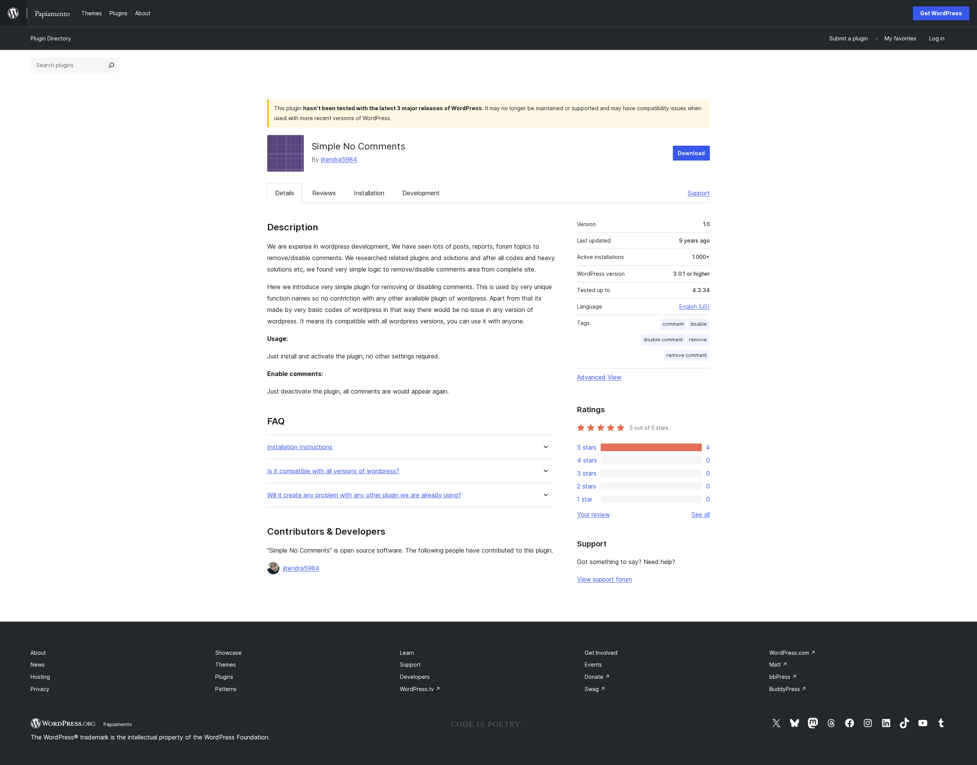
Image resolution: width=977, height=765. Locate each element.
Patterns (226, 689)
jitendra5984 (339, 159)
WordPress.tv (420, 689)
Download (691, 153)
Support (699, 193)
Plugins (224, 676)
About (38, 652)
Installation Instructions (299, 447)
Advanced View (599, 377)
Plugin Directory (51, 38)
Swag (595, 689)
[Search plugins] (111, 65)
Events (593, 664)
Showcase (228, 652)
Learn (407, 652)
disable (698, 324)
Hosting (40, 676)
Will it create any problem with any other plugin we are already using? (364, 495)
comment (673, 324)
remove (698, 339)
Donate (597, 676)
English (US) (694, 306)
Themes (225, 664)
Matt (778, 664)
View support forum (604, 579)
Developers (415, 676)
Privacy (40, 689)
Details (284, 193)
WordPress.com (792, 652)
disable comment (663, 339)
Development (421, 193)
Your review (593, 514)
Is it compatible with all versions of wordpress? (333, 471)
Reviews (324, 193)
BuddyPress (787, 689)
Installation (369, 193)
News (38, 664)
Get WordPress (941, 13)
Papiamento (117, 724)
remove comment (686, 355)
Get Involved (601, 652)
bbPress (783, 676)
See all (701, 514)
